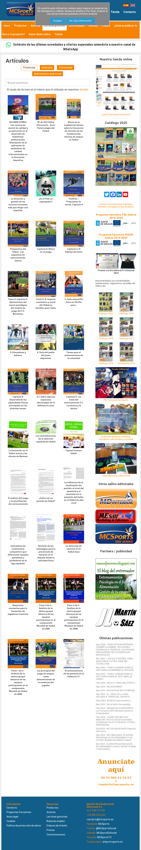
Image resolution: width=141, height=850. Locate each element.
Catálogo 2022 (105, 313)
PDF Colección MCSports (116, 400)
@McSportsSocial (106, 828)
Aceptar (57, 20)
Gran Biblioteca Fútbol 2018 (116, 475)
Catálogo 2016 (106, 363)
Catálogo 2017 (126, 338)
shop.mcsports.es (112, 841)
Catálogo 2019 (126, 313)
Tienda (115, 12)
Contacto (129, 12)
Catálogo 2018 (106, 338)
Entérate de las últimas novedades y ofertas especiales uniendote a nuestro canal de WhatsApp (74, 47)
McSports (103, 823)
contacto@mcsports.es (100, 819)
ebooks (83, 89)
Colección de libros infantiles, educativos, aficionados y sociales (116, 437)
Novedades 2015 (126, 363)
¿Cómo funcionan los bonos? (116, 114)
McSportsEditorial (107, 832)
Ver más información (80, 20)
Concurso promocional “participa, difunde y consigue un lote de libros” (116, 205)
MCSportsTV (104, 837)
